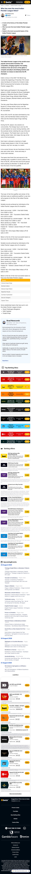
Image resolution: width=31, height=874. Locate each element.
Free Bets (15, 811)
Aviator (15, 818)
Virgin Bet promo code (6, 778)
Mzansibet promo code (6, 732)
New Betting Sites (15, 815)
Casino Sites (15, 822)
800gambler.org (21, 869)
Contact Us (15, 845)
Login (15, 856)
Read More (5, 360)
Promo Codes (15, 807)
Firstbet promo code (5, 767)
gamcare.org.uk (11, 869)
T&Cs (3, 703)
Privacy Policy (15, 852)
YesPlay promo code (5, 722)
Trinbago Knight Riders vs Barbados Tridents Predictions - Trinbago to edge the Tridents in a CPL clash (17, 573)
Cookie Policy (15, 854)
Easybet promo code (5, 712)
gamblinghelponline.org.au (7, 870)
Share (28, 15)
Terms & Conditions (15, 849)
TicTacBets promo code (6, 701)
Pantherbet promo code (6, 757)
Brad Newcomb (9, 13)
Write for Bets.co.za (15, 842)
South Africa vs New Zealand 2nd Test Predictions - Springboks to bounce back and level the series (16, 634)
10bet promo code (5, 689)
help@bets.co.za (15, 801)
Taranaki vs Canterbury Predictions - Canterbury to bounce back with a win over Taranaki (16, 581)
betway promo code (5, 743)
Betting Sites (19, 2)
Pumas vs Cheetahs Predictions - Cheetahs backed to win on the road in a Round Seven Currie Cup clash (16, 616)
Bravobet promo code (6, 789)
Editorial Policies (15, 847)
